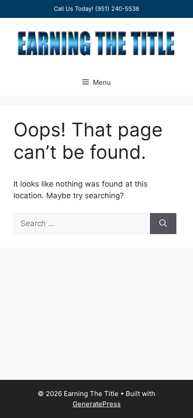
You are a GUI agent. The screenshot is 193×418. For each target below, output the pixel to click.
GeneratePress (97, 404)
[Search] (163, 224)
